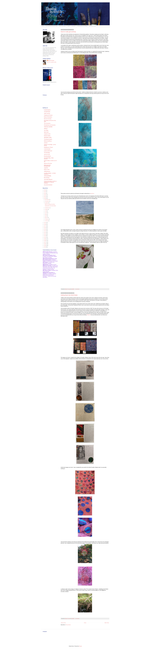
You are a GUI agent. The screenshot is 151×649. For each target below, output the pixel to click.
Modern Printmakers (48, 116)
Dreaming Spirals (47, 156)
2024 (45, 191)
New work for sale (92, 26)
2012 (45, 234)
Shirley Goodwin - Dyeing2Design (47, 166)
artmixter (46, 142)
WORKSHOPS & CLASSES (82, 26)
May (46, 214)
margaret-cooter (47, 133)
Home (43, 26)
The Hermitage (47, 152)
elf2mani (45, 128)
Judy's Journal (47, 113)
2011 (45, 235)
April (46, 215)
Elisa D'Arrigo (46, 177)
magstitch (46, 167)
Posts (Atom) (68, 624)
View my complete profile (51, 62)
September (47, 207)
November (47, 201)
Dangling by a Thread (48, 147)
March (46, 217)
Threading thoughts (48, 139)
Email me (88, 314)
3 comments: (77, 289)
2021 (45, 196)
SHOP (69, 26)
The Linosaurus (47, 123)
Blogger (80, 646)
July (46, 211)
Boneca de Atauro (62, 26)
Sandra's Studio (47, 135)
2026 (45, 190)
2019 (45, 222)
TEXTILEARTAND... (48, 175)
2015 (45, 229)
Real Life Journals (47, 118)
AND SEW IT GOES (47, 137)
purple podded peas (48, 150)
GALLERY (73, 26)
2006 (45, 243)
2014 (45, 230)
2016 (45, 227)
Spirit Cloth (46, 132)
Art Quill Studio (47, 111)
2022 (45, 194)
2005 (45, 245)
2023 (45, 193)
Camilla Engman (47, 109)
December (47, 199)
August (46, 209)
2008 (45, 240)
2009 (45, 238)
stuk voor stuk (47, 154)
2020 (45, 198)
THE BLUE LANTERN (48, 126)
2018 (45, 224)
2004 (45, 246)
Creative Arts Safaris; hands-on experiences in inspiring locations (50, 182)
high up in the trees (48, 163)
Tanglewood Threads (48, 115)
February (47, 219)
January (46, 220)
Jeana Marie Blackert (48, 179)
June (46, 212)
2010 (45, 237)
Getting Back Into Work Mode (69, 295)
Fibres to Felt (46, 169)
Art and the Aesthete (48, 184)
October (46, 202)
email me (92, 193)
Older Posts (107, 622)
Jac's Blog (46, 130)
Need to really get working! (68, 31)
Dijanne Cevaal (51, 60)
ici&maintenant (47, 171)
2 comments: (77, 618)
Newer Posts (63, 622)
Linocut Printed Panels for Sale (51, 26)
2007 (45, 242)
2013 (45, 232)
